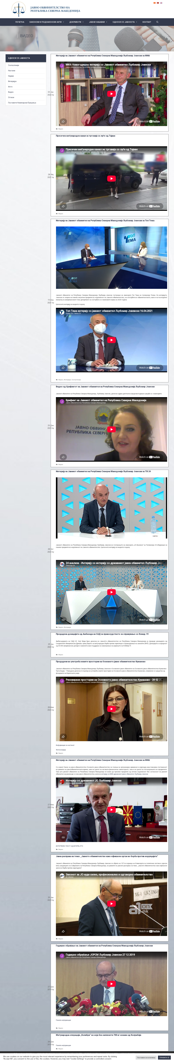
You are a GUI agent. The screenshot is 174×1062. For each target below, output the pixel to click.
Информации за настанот (65, 745)
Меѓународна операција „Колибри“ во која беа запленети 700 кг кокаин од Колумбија (98, 1035)
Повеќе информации (63, 1020)
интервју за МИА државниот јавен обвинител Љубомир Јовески (124, 774)
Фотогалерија (61, 750)
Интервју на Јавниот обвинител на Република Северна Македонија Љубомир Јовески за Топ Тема (105, 220)
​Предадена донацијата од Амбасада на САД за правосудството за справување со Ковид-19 (102, 634)
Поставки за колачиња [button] (146, 1058)
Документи (75, 22)
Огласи (11, 97)
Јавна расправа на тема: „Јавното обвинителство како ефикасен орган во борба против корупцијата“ (107, 856)
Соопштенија (76, 380)
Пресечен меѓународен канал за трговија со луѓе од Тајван (85, 136)
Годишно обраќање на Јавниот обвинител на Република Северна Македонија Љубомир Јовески (104, 945)
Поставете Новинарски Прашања (22, 103)
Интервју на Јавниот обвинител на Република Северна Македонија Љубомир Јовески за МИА (103, 55)
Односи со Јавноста (124, 22)
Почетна (19, 22)
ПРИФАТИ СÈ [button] (164, 1058)
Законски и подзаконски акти (45, 22)
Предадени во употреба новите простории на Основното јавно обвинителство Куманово (100, 661)
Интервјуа (67, 380)
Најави (11, 76)
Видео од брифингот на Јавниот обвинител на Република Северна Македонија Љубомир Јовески (105, 386)
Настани (11, 71)
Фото (10, 87)
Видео (60, 129)
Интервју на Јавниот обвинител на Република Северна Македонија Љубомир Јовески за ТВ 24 (103, 471)
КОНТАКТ (147, 22)
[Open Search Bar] (157, 22)
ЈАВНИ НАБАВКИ (97, 22)
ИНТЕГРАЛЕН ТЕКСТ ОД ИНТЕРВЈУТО (69, 846)
